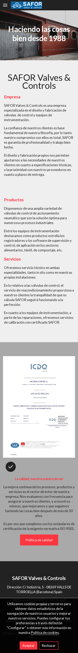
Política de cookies (45, 632)
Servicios (12, 259)
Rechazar (49, 645)
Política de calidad (39, 540)
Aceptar (28, 645)
